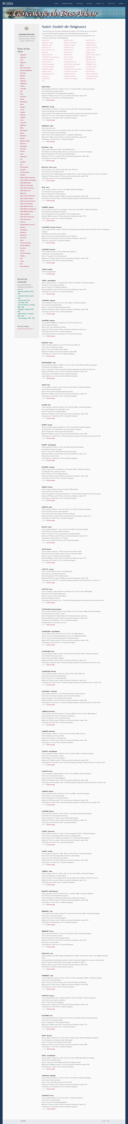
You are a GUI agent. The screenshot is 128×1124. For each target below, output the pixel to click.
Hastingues (23, 102)
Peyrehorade (24, 167)
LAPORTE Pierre (90, 40)
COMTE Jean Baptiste (48, 64)
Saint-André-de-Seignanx (28, 180)
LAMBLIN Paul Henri (69, 74)
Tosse (22, 261)
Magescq (23, 125)
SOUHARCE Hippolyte (92, 76)
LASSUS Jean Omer (92, 47)
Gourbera (23, 96)
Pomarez (23, 170)
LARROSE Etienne (91, 43)
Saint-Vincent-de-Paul (27, 217)
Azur (21, 60)
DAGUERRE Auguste (47, 69)
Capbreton (23, 83)
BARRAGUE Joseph (47, 43)
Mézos (22, 133)
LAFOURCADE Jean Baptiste (72, 64)
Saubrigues (23, 230)
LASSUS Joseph (91, 50)
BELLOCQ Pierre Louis (48, 50)
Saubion (22, 227)
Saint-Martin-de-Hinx (26, 206)
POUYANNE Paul (90, 69)
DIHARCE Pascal (68, 47)
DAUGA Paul (45, 76)
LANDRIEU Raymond (69, 76)
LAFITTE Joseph (68, 57)
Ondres (22, 151)
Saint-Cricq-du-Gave (26, 185)
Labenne (23, 115)
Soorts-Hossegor (25, 243)
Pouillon (22, 175)
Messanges (23, 130)
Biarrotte (23, 73)
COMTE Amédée (47, 62)
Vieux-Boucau (24, 266)
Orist (21, 154)
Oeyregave (23, 146)
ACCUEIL (56, 3)
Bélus (22, 65)
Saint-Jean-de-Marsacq (27, 196)
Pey (21, 164)
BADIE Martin (45, 40)
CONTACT (121, 3)
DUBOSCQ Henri (68, 50)
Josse (22, 109)
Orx (21, 159)
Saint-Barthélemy (25, 183)
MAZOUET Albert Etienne (93, 54)
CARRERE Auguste (47, 54)
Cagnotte (23, 81)
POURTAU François (91, 66)
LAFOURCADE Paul (69, 66)
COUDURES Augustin (48, 66)
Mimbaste (23, 136)
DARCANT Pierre (46, 71)
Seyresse (23, 237)
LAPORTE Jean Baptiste (71, 78)
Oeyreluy (23, 149)
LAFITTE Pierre (68, 59)
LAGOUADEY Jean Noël (70, 71)
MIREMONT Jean (90, 57)
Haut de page (50, 100)
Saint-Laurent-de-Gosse (27, 201)
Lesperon (23, 122)
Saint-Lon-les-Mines (26, 203)
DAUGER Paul (46, 78)
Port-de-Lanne (24, 172)
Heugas (22, 107)
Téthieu (22, 256)
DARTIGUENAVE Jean (48, 74)
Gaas (21, 94)
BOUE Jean (45, 52)
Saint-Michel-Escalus (26, 211)
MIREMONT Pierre (91, 59)
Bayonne (23, 62)
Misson (22, 138)
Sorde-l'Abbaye (25, 245)
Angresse (23, 57)
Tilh (21, 258)
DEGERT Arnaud (68, 40)
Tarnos (22, 251)
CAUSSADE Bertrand (48, 59)
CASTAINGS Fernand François (50, 57)
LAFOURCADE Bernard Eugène (73, 69)
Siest (21, 240)
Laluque (22, 117)
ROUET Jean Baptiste (92, 74)
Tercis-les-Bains (25, 253)
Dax (21, 91)
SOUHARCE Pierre (91, 78)
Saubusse (23, 232)
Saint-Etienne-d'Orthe (27, 188)
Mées (22, 128)
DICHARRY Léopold (69, 45)
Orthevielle (23, 156)
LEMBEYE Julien (90, 52)
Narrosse (23, 143)
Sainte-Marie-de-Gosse (27, 224)
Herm (22, 104)
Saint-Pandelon (25, 214)
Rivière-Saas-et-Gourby (27, 177)
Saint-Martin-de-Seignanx (28, 209)
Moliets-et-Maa (25, 141)
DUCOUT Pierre (68, 52)
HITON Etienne (68, 54)
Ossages (23, 162)
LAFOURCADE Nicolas (70, 62)
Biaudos (22, 75)
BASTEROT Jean (46, 47)
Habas (22, 99)
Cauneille (23, 89)
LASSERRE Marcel (91, 45)
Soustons (23, 248)
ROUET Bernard (90, 71)
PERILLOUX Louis (91, 62)
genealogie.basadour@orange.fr (25, 328)
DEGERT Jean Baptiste (70, 43)
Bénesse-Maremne (26, 70)
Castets (22, 86)
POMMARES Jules (91, 64)
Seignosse (23, 235)
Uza (21, 264)
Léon (21, 120)
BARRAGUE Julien (47, 45)
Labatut (22, 112)
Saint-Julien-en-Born (26, 198)
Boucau (22, 78)
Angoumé (23, 55)
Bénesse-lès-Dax (25, 68)
